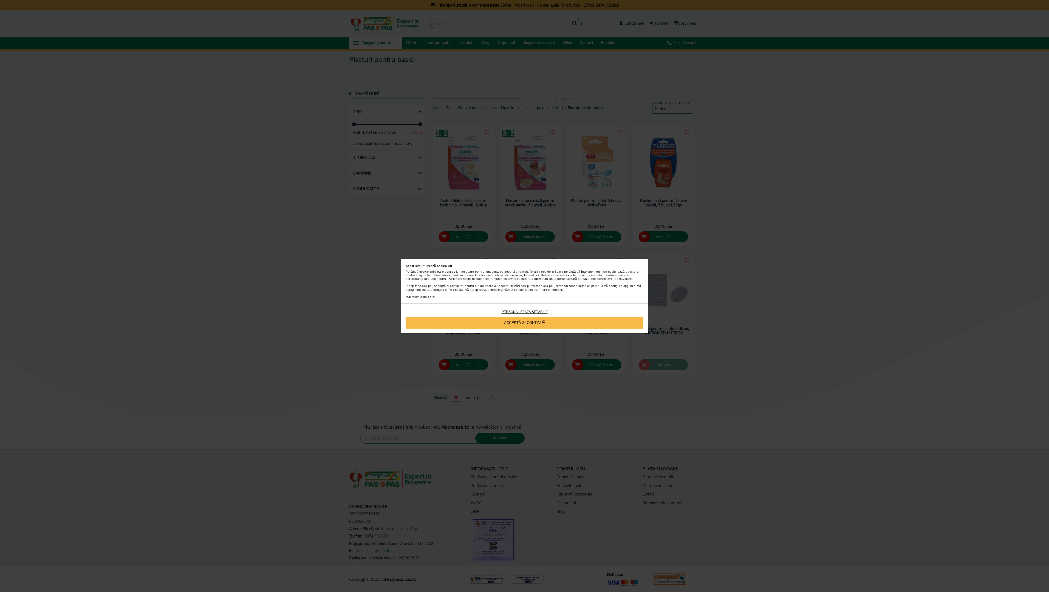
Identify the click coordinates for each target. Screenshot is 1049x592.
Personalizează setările (525, 312)
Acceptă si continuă (524, 323)
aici (432, 296)
